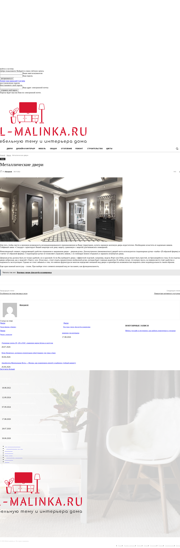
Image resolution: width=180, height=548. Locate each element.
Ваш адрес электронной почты (35, 88)
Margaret (8, 171)
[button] (177, 148)
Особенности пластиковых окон (13, 293)
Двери (8, 155)
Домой (2, 155)
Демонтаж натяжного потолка (167, 293)
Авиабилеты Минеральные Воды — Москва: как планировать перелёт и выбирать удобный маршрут (39, 363)
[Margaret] (1, 171)
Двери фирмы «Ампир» (8, 327)
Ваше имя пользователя (32, 73)
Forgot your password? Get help (12, 81)
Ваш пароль (28, 76)
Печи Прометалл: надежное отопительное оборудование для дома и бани (29, 353)
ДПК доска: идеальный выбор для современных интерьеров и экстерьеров (29, 393)
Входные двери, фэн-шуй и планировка (76, 327)
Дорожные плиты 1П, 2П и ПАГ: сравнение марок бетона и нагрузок (27, 343)
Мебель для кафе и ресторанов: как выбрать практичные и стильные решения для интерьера (36, 415)
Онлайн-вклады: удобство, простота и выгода (19, 403)
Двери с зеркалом (6, 334)
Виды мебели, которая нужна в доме (15, 384)
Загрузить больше (7, 369)
